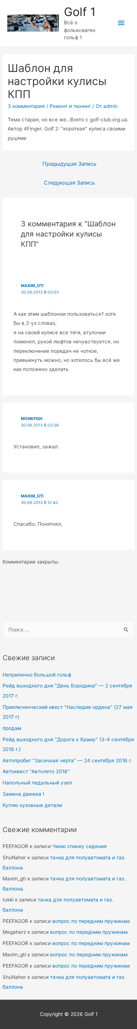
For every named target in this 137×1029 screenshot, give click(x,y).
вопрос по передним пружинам (91, 921)
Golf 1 (80, 12)
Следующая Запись (69, 182)
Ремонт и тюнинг (70, 106)
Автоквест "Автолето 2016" (36, 771)
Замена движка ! (23, 794)
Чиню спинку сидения (79, 846)
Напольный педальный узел (37, 783)
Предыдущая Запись (69, 164)
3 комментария (26, 106)
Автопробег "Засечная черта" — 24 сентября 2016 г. (67, 760)
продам (12, 728)
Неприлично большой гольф (37, 675)
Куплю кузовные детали (32, 805)
